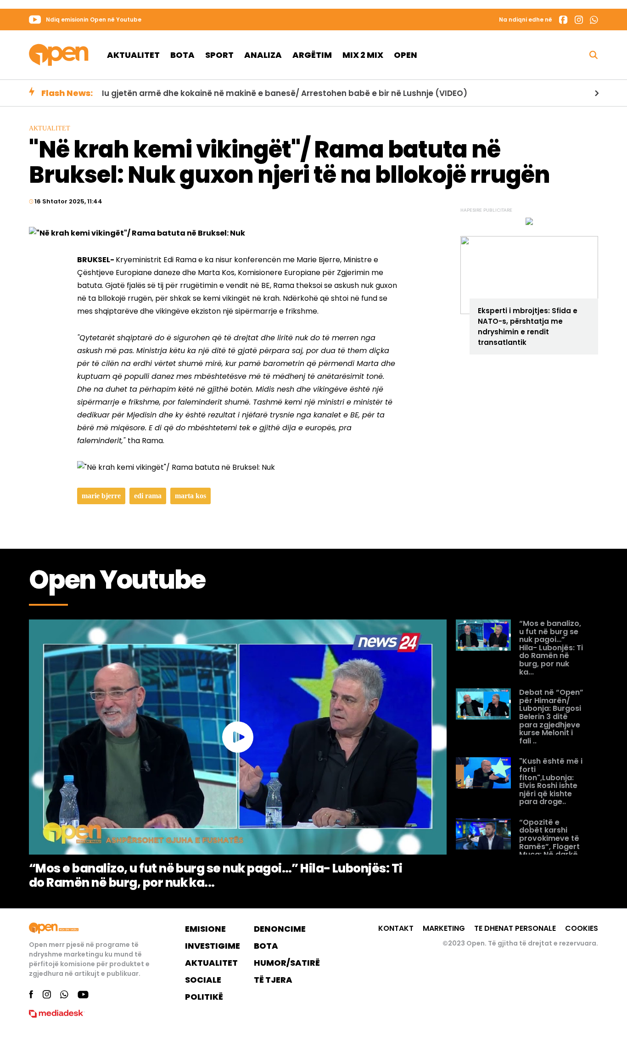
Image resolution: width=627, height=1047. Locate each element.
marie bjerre (101, 496)
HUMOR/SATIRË (287, 962)
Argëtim (312, 55)
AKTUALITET (211, 962)
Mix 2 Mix (362, 55)
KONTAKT (396, 928)
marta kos (190, 496)
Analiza (263, 55)
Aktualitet (133, 55)
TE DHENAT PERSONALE (515, 928)
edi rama (148, 496)
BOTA (266, 945)
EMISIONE (205, 928)
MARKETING (444, 928)
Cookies (581, 928)
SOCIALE (203, 979)
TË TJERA (273, 979)
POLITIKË (204, 996)
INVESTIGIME (212, 945)
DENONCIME (280, 928)
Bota (182, 55)
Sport (219, 55)
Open (405, 55)
